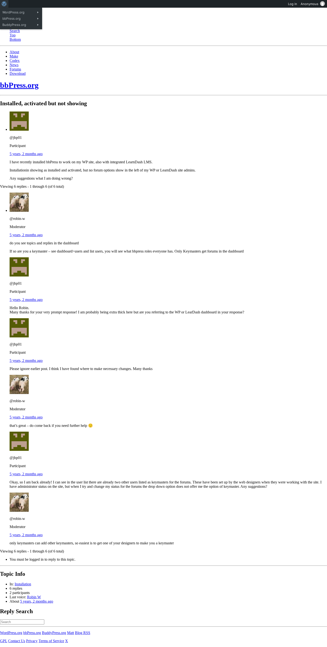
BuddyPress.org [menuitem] (14, 25)
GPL (3, 641)
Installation (23, 584)
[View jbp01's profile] (19, 129)
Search (15, 31)
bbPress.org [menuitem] (11, 18)
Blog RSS (82, 633)
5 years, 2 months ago (26, 154)
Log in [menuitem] (292, 4)
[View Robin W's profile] (19, 210)
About (14, 52)
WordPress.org (11, 633)
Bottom (15, 39)
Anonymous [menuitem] (309, 4)
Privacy (32, 641)
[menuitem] (4, 4)
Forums (15, 69)
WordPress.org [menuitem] (13, 12)
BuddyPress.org (54, 633)
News (14, 65)
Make (14, 56)
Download (18, 73)
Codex (15, 61)
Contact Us (16, 641)
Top (13, 35)
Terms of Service (51, 641)
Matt (70, 633)
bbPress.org (19, 85)
